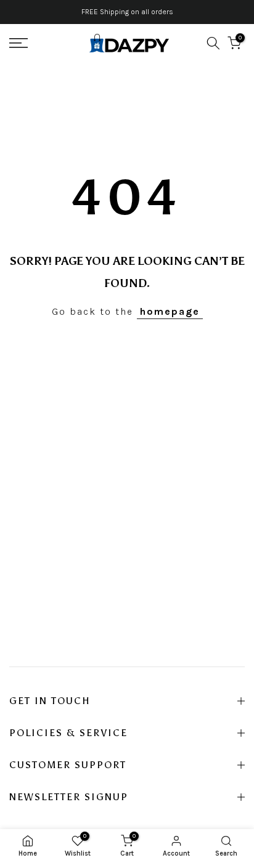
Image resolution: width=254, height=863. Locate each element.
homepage (170, 311)
